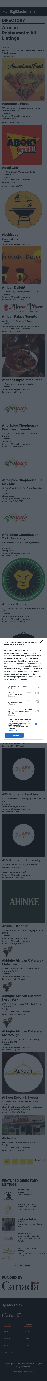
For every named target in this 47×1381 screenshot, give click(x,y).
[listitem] (23, 687)
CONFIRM (14, 735)
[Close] (42, 642)
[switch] (37, 693)
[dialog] (23, 690)
